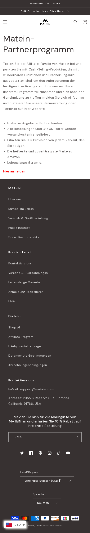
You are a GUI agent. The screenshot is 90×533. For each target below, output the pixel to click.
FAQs (11, 301)
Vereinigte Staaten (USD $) (43, 481)
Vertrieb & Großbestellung (28, 218)
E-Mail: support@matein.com (31, 389)
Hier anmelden (14, 171)
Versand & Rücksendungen (28, 273)
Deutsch (43, 503)
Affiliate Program (20, 337)
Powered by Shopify (52, 526)
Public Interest (19, 228)
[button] (5, 22)
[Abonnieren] (76, 437)
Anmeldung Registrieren (26, 292)
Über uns (15, 199)
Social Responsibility (23, 237)
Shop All (14, 327)
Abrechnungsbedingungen (27, 365)
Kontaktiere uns (20, 263)
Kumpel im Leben (21, 209)
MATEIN (39, 526)
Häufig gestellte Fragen (25, 346)
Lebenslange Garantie (24, 282)
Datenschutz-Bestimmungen (29, 355)
